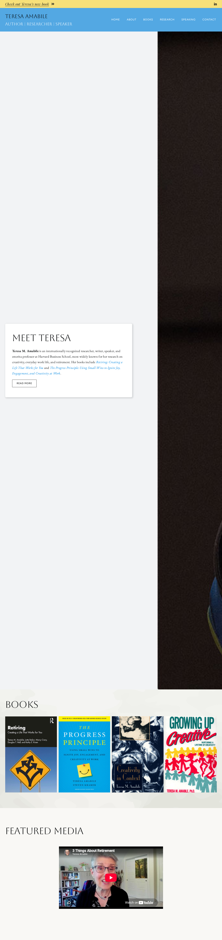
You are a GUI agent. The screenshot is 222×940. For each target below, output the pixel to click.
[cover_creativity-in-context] (138, 718)
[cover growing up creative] (191, 718)
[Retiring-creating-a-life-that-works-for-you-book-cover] (31, 718)
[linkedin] (215, 4)
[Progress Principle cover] (84, 718)
